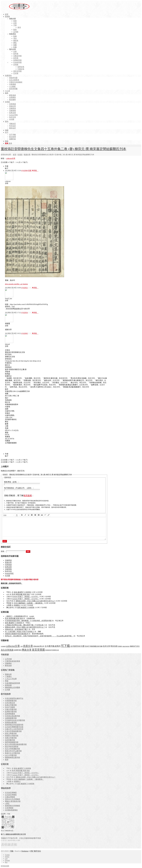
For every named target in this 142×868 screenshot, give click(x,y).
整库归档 (113, 646)
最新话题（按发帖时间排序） (11, 583)
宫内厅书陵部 (10, 707)
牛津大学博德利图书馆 (13, 731)
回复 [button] (29, 170)
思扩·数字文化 (35, 851)
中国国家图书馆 (11, 700)
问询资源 (8, 565)
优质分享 (28, 646)
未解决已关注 (135, 646)
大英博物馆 (9, 808)
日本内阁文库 (10, 703)
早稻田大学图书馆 (11, 735)
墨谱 (6, 681)
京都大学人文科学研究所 (14, 729)
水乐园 (7, 576)
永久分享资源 (7, 650)
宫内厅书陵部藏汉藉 (92, 646)
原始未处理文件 (38, 646)
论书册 (7, 690)
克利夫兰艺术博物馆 (12, 799)
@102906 (24, 170)
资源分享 (27, 154)
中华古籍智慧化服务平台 (14, 698)
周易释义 (17, 605)
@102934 (24, 312)
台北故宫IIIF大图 (77, 646)
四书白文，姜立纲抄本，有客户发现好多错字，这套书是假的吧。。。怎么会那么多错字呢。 (39, 636)
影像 (100, 646)
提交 (4, 541)
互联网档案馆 (10, 714)
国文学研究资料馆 (11, 746)
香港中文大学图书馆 (12, 753)
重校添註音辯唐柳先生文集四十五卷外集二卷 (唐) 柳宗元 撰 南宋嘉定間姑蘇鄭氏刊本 (63, 149)
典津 (6, 760)
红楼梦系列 (18, 650)
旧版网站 (8, 663)
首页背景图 (38, 649)
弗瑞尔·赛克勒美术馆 (12, 801)
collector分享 (10, 158)
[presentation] (9, 515)
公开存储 (8, 659)
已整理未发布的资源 (12, 661)
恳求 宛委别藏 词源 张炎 (21, 594)
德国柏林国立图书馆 (12, 757)
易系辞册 (8, 685)
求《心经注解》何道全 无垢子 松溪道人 (19, 631)
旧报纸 (120, 646)
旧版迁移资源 (125, 646)
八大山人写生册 (11, 679)
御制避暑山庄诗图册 (12, 687)
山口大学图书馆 (11, 755)
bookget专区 (9, 573)
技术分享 (106, 646)
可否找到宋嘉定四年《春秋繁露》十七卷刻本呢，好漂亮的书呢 (28, 621)
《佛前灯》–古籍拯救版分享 (15, 616)
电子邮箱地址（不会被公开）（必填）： (19, 488)
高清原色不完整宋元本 (52, 650)
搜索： (3, 551)
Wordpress (24, 851)
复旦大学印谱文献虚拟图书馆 (16, 744)
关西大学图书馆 (11, 738)
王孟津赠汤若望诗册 (12, 683)
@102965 (24, 333)
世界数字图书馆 (11, 711)
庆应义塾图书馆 (11, 733)
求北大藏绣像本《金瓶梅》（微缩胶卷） (29, 603)
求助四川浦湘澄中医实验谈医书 (16, 634)
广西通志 (8, 676)
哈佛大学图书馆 (11, 705)
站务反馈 (8, 567)
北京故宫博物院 (11, 792)
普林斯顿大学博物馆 (12, 806)
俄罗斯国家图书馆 (11, 742)
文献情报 (8, 569)
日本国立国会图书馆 (12, 716)
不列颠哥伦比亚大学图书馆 (15, 720)
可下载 (65, 645)
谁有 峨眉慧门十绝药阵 (22, 592)
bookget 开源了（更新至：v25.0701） (25, 596)
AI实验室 (3, 646)
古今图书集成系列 (53, 646)
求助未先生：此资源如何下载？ (16, 629)
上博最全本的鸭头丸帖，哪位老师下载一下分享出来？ (25, 625)
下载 (21, 646)
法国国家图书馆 (11, 718)
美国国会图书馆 (11, 722)
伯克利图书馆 (10, 740)
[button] (9, 515)
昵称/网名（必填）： (12, 482)
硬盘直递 (8, 665)
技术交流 (8, 571)
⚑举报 (35, 170)
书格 (11, 851)
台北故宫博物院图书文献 (14, 727)
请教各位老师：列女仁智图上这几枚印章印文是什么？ (36, 601)
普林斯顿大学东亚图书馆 (14, 725)
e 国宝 (7, 803)
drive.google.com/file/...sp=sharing (16, 284)
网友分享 (26, 649)
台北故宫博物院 (11, 795)
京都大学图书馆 (11, 709)
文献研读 (8, 560)
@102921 (24, 288)
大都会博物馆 (10, 797)
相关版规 (27, 495)
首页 (14, 154)
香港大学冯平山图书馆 (13, 751)
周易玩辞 (8, 674)
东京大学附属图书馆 (12, 749)
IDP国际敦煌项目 (11, 810)
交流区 (19, 154)
